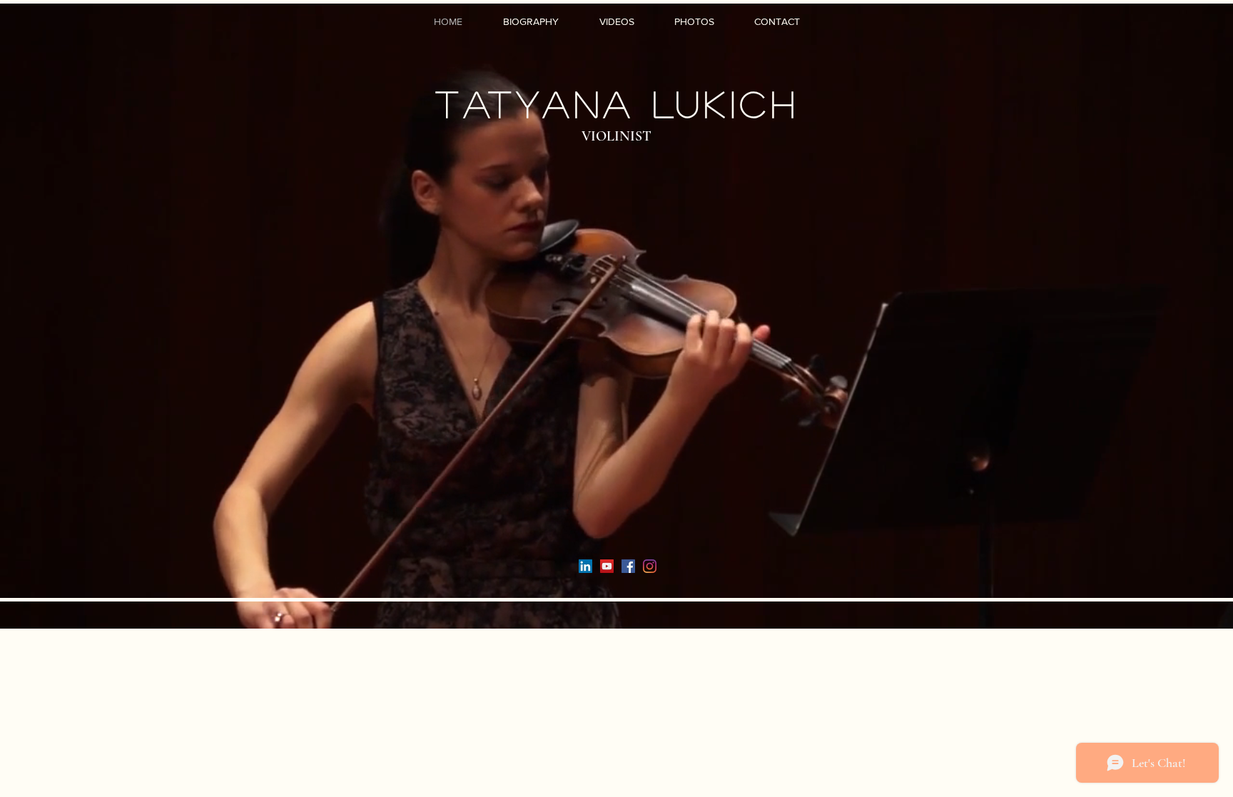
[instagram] (649, 566)
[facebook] (628, 566)
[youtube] (607, 566)
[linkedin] (585, 566)
